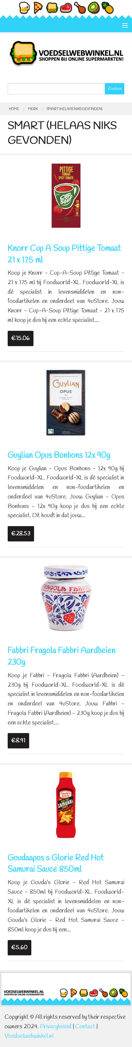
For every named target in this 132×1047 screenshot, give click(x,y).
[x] (66, 195)
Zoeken (115, 89)
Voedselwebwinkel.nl (29, 1036)
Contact (85, 1027)
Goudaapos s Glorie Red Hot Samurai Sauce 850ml (56, 864)
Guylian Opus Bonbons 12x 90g (59, 455)
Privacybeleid (56, 1027)
